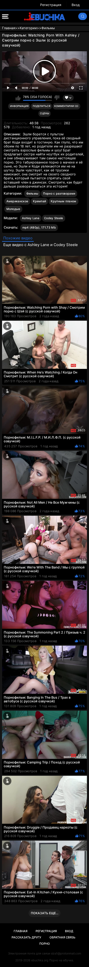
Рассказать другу (26, 937)
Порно (44, 943)
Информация (19, 106)
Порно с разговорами (59, 193)
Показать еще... (44, 913)
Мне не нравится (57, 98)
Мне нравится (18, 98)
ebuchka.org (39, 960)
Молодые (13, 209)
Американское (17, 201)
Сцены (44, 113)
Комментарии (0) (66, 106)
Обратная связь (62, 937)
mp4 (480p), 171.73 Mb (39, 227)
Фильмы (32, 193)
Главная (20, 931)
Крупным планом (63, 201)
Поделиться (41, 106)
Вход (76, 5)
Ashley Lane (30, 218)
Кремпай (39, 201)
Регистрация (50, 5)
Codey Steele (53, 218)
